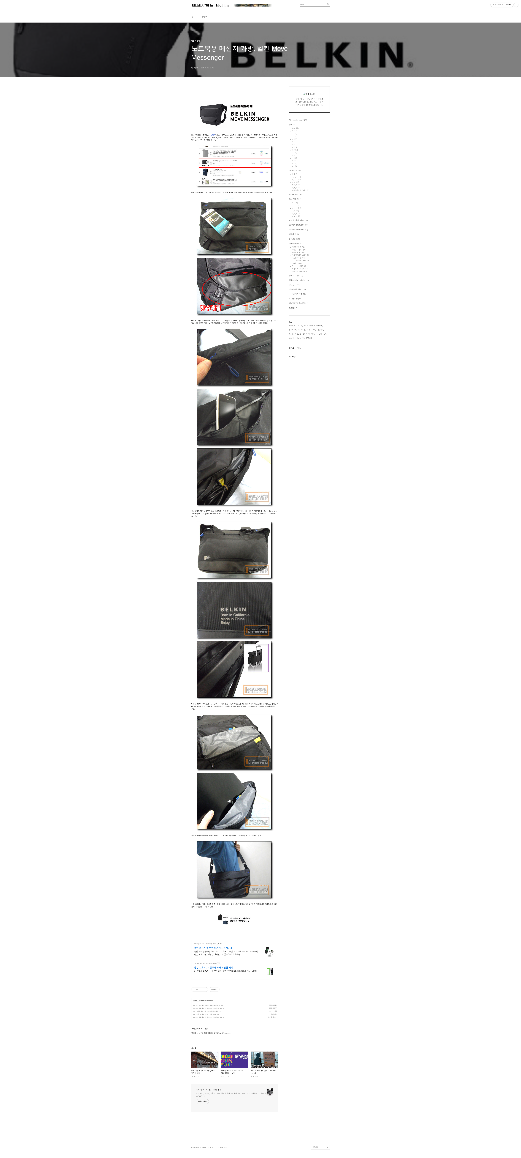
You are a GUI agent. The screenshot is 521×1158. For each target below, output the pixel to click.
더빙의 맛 (294, 234)
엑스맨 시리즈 (298, 258)
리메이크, (299, 326)
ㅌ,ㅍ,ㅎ (296, 188)
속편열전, (298, 334)
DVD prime (317, 1043)
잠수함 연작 (297, 263)
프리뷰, (291, 334)
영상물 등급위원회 (319, 1134)
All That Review (298, 120)
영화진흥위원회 (318, 1139)
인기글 (299, 348)
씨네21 (315, 1060)
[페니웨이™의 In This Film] (232, 5)
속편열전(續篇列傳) (298, 230)
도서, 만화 (295, 199)
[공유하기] (201, 989)
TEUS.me (316, 1034)
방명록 (204, 17)
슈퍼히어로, (293, 330)
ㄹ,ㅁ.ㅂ (296, 179)
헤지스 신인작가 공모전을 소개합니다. (204, 1014)
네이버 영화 (316, 1039)
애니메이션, (302, 330)
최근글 (291, 348)
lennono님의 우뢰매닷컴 (320, 1075)
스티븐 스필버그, (309, 326)
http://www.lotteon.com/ (205, 963)
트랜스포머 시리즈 (300, 269)
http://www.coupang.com (205, 944)
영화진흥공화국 (318, 1065)
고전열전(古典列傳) (298, 225)
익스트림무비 (317, 1069)
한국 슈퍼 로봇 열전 (299, 271)
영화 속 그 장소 (296, 276)
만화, (320, 334)
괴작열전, (298, 338)
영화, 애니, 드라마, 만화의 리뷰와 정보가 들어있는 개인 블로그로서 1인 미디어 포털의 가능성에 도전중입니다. (231, 1094)
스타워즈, (292, 326)
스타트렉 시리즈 (299, 252)
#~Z (295, 128)
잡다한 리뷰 (196, 1001)
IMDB (315, 1047)
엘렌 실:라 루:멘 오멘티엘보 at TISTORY (321, 1093)
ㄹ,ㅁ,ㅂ (296, 208)
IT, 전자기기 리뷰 (297, 294)
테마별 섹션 (295, 243)
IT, (317, 334)
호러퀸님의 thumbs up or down (321, 1128)
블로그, (304, 334)
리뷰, (308, 330)
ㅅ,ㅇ (295, 182)
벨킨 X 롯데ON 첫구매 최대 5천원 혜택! (214, 967)
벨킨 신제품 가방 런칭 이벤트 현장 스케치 (205, 1011)
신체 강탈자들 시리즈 (300, 255)
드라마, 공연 (295, 194)
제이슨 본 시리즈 (299, 266)
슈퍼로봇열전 (295, 239)
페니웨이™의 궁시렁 (298, 303)
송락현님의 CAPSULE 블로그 (320, 1102)
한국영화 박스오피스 (319, 1143)
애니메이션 (295, 170)
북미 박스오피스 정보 (320, 1056)
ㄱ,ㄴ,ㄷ (296, 177)
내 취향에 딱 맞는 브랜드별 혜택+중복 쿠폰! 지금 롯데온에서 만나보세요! (225, 971)
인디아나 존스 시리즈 (300, 261)
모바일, (313, 330)
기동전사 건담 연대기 (300, 190)
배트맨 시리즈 (298, 247)
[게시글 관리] (205, 989)
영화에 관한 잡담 (297, 289)
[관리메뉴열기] (516, 5)
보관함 (293, 308)
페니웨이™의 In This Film (208, 1089)
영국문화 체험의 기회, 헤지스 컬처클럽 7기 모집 (208, 1017)
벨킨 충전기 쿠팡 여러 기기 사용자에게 (213, 947)
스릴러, (291, 338)
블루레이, (320, 330)
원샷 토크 (294, 285)
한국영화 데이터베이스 (320, 1082)
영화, (325, 334)
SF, (303, 338)
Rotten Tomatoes (320, 1052)
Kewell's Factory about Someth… (319, 1110)
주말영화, (309, 338)
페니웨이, (311, 334)
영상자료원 (316, 1086)
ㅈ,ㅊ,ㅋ (296, 185)
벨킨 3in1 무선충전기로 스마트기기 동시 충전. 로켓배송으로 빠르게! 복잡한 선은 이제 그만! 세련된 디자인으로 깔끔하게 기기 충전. (226, 953)
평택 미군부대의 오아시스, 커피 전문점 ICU (206, 1005)
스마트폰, (319, 326)
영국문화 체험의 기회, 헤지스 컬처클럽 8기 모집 (208, 1008)
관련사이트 (316, 1147)
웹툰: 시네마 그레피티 (299, 280)
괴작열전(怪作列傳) (299, 220)
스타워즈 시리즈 (299, 250)
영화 (293, 125)
